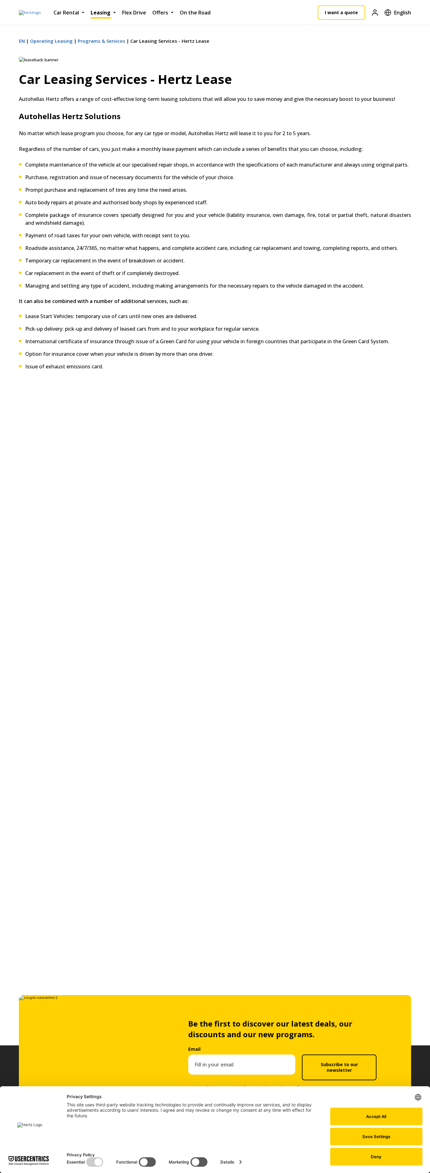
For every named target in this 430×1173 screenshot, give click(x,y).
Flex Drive (134, 12)
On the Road (195, 12)
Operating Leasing (51, 41)
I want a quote (341, 12)
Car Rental (66, 12)
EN (22, 41)
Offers (160, 12)
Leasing (100, 12)
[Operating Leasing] (30, 12)
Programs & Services (101, 41)
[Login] (375, 12)
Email (194, 1049)
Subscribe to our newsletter (339, 1067)
